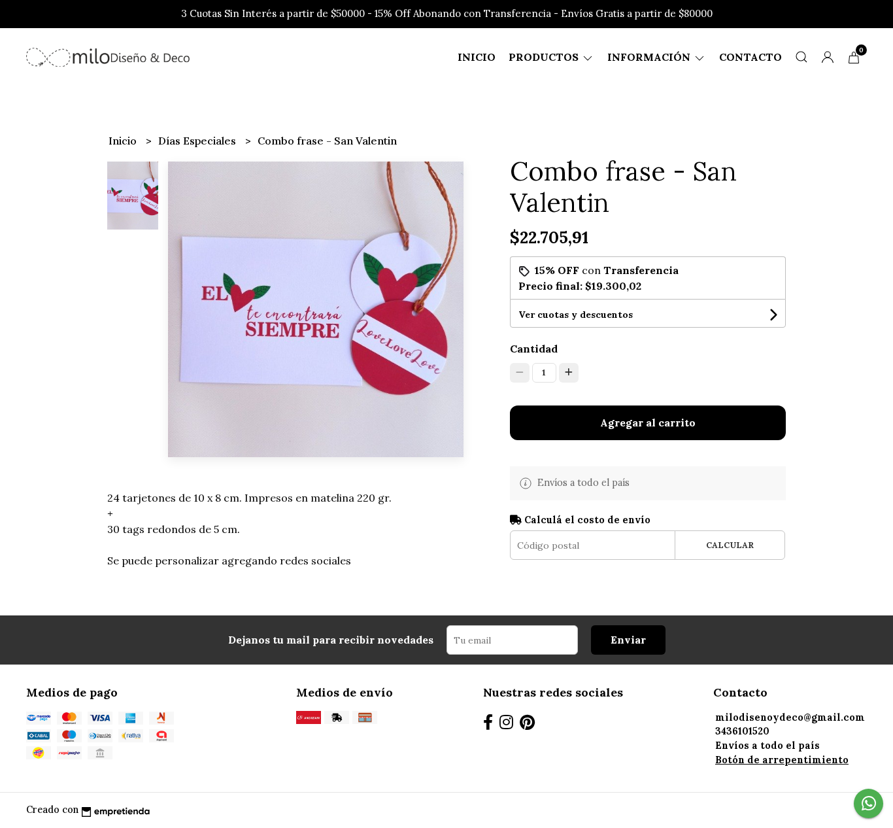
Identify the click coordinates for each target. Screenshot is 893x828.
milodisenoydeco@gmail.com (790, 717)
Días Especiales (198, 140)
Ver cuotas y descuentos (575, 314)
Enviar (628, 639)
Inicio (477, 56)
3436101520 (742, 731)
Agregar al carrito (648, 422)
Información (650, 56)
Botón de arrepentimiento (782, 760)
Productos (545, 56)
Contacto (750, 56)
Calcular (730, 545)
